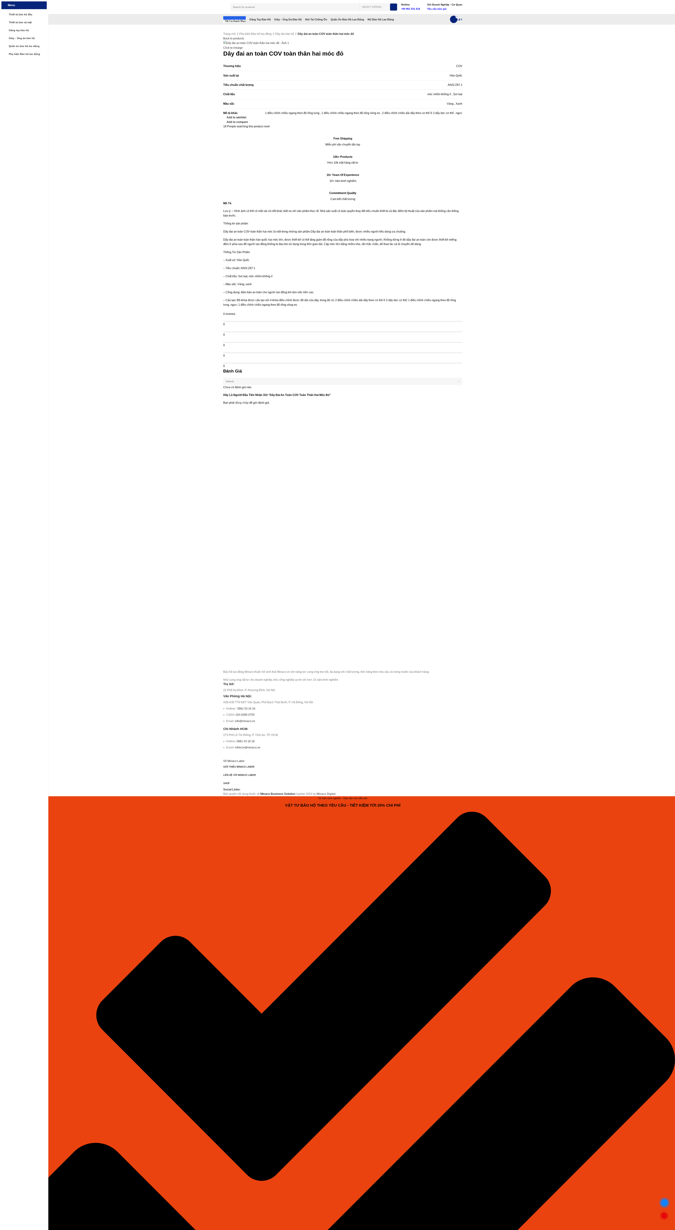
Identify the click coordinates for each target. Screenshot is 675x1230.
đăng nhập (242, 402)
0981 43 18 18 (246, 741)
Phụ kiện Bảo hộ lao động (255, 33)
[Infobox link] (410, 7)
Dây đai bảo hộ (284, 33)
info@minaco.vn (245, 721)
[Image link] (243, 664)
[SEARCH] (393, 7)
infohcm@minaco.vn (247, 747)
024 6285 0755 (245, 714)
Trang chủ (229, 33)
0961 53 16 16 (246, 708)
